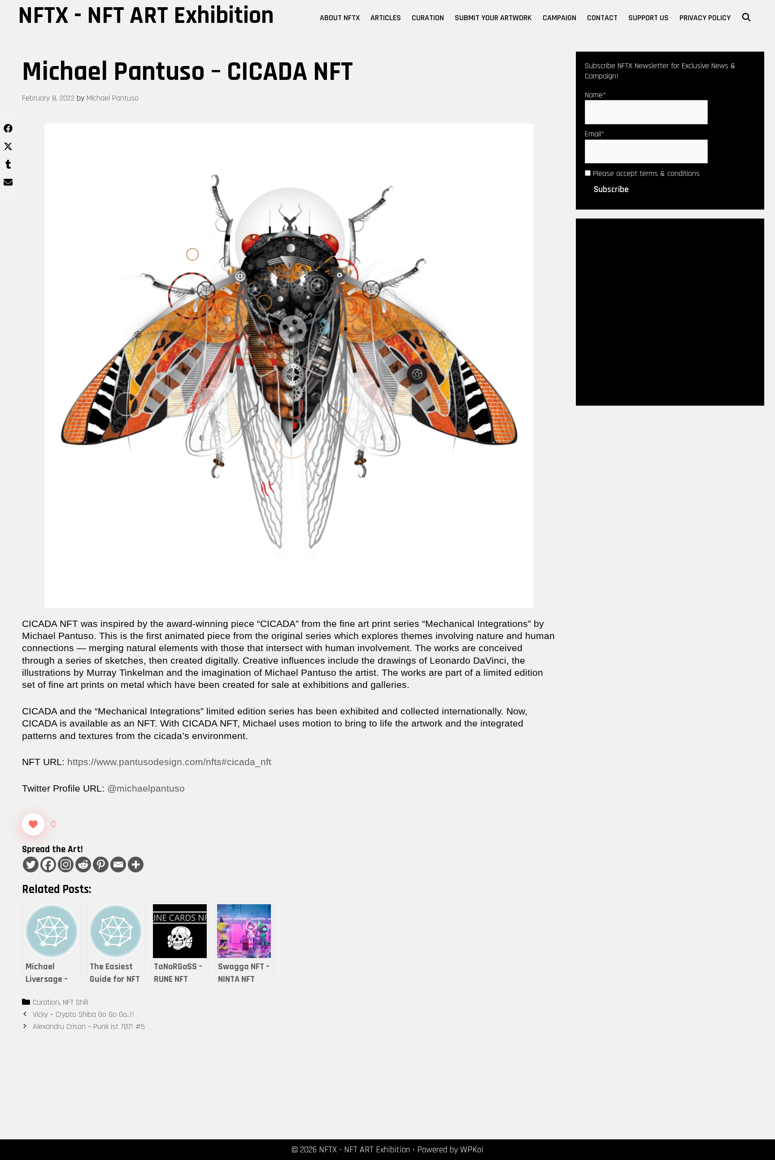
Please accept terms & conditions (645, 173)
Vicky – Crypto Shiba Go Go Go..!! (83, 1014)
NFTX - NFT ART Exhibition (146, 15)
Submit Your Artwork (493, 18)
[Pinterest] (101, 864)
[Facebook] (48, 864)
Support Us (648, 18)
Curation (428, 18)
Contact (602, 18)
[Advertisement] (670, 311)
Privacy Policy (705, 18)
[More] (136, 864)
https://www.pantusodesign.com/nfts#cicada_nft (169, 762)
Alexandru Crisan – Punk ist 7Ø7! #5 (89, 1026)
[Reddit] (83, 864)
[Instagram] (66, 864)
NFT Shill (75, 1002)
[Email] (118, 864)
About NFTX (340, 18)
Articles (385, 18)
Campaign (559, 18)
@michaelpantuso (146, 788)
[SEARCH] (746, 18)
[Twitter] (31, 864)
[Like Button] (33, 824)
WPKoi (471, 1150)
